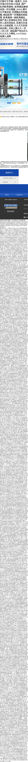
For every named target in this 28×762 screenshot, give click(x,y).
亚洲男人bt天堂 (21, 594)
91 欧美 (15, 291)
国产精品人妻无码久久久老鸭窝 (15, 381)
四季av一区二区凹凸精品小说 (11, 644)
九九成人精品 (19, 459)
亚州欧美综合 (22, 746)
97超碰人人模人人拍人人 (9, 731)
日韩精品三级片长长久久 (12, 747)
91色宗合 (4, 406)
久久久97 (24, 699)
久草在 (12, 626)
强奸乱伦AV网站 (15, 348)
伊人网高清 (18, 322)
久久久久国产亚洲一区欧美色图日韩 (14, 757)
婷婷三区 (22, 311)
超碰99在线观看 (19, 473)
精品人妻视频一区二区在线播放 (7, 556)
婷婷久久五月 (18, 688)
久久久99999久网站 (11, 760)
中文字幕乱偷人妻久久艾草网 (15, 580)
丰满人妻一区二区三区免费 (11, 601)
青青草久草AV (11, 519)
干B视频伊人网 (13, 477)
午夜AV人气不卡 (21, 465)
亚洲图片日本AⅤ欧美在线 (10, 245)
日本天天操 (5, 384)
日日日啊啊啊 (17, 271)
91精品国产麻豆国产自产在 (13, 536)
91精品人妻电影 (13, 533)
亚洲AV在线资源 (14, 679)
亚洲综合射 (23, 504)
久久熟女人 (13, 750)
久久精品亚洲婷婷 (22, 677)
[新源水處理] (6, 45)
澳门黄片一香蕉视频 (19, 642)
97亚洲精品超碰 (10, 287)
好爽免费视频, (20, 531)
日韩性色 (19, 305)
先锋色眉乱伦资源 (11, 708)
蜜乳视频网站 (23, 665)
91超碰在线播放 (11, 524)
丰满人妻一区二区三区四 (12, 280)
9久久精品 (17, 622)
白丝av (3, 560)
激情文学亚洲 (18, 731)
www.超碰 (22, 301)
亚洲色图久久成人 (23, 441)
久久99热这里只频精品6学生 (20, 602)
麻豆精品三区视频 (17, 715)
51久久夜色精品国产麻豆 (11, 621)
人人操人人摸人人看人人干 (15, 525)
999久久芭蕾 (8, 633)
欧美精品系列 (8, 655)
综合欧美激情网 (22, 578)
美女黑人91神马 (13, 337)
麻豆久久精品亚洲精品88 (14, 350)
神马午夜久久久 (9, 352)
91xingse (13, 420)
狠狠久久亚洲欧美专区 (10, 241)
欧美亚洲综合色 (6, 645)
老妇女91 (25, 434)
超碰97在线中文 (4, 259)
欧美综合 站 (23, 488)
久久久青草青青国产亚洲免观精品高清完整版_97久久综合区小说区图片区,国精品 (13, 592)
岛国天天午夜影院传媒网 (12, 435)
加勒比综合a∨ (19, 708)
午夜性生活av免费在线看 (13, 235)
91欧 (3, 427)
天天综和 (10, 586)
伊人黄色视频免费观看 (8, 606)
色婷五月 (23, 640)
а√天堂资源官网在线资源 (13, 660)
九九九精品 (10, 368)
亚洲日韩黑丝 (22, 367)
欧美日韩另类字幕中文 (19, 649)
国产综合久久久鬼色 (8, 707)
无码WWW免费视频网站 (19, 692)
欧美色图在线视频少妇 (22, 438)
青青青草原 (4, 637)
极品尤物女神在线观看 (12, 559)
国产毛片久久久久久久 (20, 501)
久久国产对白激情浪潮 (12, 607)
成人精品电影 (18, 699)
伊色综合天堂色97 (10, 488)
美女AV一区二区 (20, 331)
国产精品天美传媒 (7, 563)
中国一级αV (16, 638)
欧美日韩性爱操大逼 (11, 484)
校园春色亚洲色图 (6, 511)
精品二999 (18, 229)
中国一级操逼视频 (16, 288)
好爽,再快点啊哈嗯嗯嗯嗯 (16, 751)
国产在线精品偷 (13, 667)
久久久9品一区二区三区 (5, 397)
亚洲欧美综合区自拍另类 (19, 712)
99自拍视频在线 (17, 512)
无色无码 (12, 371)
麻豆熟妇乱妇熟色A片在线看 (19, 527)
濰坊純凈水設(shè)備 (17, 111)
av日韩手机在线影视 (7, 638)
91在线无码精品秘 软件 (8, 568)
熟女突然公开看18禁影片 (11, 500)
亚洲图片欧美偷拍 (21, 630)
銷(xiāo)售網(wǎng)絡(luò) (11, 199)
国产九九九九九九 (15, 404)
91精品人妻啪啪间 (9, 649)
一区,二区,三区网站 (4, 700)
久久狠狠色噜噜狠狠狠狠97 (6, 512)
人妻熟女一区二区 (19, 523)
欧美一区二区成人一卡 (20, 727)
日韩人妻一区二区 (14, 572)
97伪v (10, 430)
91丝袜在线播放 (23, 449)
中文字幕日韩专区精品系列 (15, 384)
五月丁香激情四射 (14, 441)
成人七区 (2, 314)
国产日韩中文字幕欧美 (13, 475)
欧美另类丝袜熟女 (7, 292)
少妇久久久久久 (5, 564)
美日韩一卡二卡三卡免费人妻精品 (8, 465)
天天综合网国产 (20, 243)
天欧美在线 (8, 438)
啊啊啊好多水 (9, 302)
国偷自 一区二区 (12, 418)
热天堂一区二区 (9, 354)
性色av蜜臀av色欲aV (8, 461)
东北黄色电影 (18, 506)
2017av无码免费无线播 (17, 391)
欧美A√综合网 (6, 477)
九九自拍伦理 (14, 739)
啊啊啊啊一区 (3, 233)
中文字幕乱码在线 (17, 552)
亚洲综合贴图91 (8, 515)
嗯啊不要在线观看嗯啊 (14, 504)
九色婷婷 (21, 352)
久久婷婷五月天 (5, 373)
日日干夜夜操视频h (17, 368)
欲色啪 (22, 403)
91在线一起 (25, 305)
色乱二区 (10, 738)
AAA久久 (16, 449)
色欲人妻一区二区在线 (20, 358)
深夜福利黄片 (16, 687)
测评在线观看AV (9, 415)
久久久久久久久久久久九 (14, 548)
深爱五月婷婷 (17, 287)
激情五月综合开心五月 (20, 319)
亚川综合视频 (10, 271)
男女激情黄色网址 (4, 389)
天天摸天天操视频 (23, 529)
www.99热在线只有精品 (21, 396)
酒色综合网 (10, 428)
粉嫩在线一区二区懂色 (18, 376)
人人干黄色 (24, 233)
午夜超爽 (8, 661)
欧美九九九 (16, 586)
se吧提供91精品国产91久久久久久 (10, 263)
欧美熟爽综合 (3, 450)
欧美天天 (4, 656)
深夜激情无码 (9, 317)
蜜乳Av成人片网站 (14, 685)
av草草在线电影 (14, 357)
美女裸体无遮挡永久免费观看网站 (12, 657)
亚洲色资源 (2, 284)
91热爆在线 (13, 632)
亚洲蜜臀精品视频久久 (8, 262)
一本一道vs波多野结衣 (18, 317)
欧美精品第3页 (20, 722)
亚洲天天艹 (6, 441)
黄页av (6, 410)
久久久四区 (21, 474)
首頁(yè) (7, 194)
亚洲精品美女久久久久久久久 (11, 299)
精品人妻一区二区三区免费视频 (18, 436)
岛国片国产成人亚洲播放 (13, 603)
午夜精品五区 (10, 443)
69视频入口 (4, 253)
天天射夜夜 (17, 311)
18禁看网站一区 (12, 703)
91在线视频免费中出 (22, 388)
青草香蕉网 (25, 731)
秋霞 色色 (2, 442)
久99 (3, 279)
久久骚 (15, 722)
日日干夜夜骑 (3, 541)
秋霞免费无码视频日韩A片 (20, 415)
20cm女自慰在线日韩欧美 (21, 550)
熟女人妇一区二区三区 (11, 669)
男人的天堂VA (9, 582)
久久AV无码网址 (4, 326)
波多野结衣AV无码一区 (21, 248)
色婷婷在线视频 (21, 669)
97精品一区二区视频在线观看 (15, 251)
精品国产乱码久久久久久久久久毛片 (13, 489)
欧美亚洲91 (19, 323)
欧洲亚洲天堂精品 (18, 606)
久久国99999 (19, 726)
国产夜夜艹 (17, 532)
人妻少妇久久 (15, 746)
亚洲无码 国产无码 (23, 356)
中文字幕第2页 (13, 745)
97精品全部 (14, 272)
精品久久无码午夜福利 (11, 594)
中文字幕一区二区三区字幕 (17, 467)
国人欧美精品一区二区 (15, 270)
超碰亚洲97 (5, 290)
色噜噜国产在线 (16, 664)
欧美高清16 (20, 655)
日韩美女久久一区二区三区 (11, 753)
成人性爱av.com (23, 249)
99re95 (11, 432)
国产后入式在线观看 (21, 418)
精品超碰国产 (21, 481)
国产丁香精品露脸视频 (9, 380)
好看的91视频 (24, 511)
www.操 (11, 749)
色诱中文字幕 (13, 695)
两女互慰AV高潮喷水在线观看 (7, 629)
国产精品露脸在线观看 (11, 284)
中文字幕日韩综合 (7, 494)
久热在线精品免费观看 (8, 454)
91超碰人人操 (7, 451)
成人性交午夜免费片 (18, 354)
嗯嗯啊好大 (17, 570)
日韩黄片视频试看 (4, 513)
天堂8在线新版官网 (8, 237)
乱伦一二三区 (6, 493)
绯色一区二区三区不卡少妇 (13, 690)
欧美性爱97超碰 (7, 296)
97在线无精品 (14, 379)
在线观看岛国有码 (21, 496)
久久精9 (5, 315)
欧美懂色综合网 (6, 267)
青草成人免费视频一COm (8, 490)
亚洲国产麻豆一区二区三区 (15, 326)
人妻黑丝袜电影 (4, 730)
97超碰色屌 (19, 703)
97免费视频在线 (14, 362)
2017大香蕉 (23, 247)
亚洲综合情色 (7, 611)
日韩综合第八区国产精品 (11, 392)
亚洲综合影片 (21, 644)
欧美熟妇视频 (24, 614)
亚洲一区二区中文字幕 (21, 587)
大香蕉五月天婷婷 (11, 617)
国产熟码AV (21, 280)
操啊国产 (13, 470)
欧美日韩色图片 (15, 427)
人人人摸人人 (21, 537)
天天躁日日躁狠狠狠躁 (14, 710)
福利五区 (9, 496)
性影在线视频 (9, 646)
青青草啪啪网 (12, 583)
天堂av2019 (7, 362)
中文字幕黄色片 (9, 244)
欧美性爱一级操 (10, 486)
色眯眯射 (17, 488)
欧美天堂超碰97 (12, 598)
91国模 (18, 665)
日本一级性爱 (22, 329)
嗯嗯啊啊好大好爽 (16, 401)
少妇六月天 (9, 712)
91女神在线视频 (11, 315)
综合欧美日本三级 (20, 407)
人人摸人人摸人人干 (16, 416)
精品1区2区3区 (24, 389)
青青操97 (19, 700)
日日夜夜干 (14, 255)
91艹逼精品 (22, 451)
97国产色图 (23, 410)
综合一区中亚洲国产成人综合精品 (14, 257)
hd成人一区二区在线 (13, 733)
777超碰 (10, 648)
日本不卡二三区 (10, 403)
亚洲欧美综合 (21, 679)
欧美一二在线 (8, 391)
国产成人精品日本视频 (19, 486)
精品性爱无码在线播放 (10, 342)
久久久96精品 (14, 346)
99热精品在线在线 (22, 628)
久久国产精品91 (9, 680)
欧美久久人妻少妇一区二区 (16, 671)
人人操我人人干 (4, 727)
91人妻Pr (12, 338)
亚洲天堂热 (10, 426)
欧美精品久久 (13, 422)
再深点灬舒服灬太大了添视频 (14, 480)
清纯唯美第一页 (20, 400)
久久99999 (7, 294)
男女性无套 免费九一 (12, 406)
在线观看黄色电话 (7, 527)
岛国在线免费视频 (16, 544)
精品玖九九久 (10, 383)
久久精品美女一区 (21, 613)
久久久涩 (2, 739)
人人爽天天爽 (18, 702)
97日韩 (14, 400)
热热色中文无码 (8, 279)
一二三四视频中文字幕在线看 (19, 672)
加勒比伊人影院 (10, 502)
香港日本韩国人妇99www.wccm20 (8, 306)
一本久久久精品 (4, 251)
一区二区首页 (8, 540)
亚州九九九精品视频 (8, 376)
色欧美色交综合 (4, 551)
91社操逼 (14, 438)
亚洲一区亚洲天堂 (16, 408)
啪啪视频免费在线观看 (15, 373)
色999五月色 (13, 393)
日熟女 (14, 595)
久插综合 (18, 498)
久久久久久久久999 (15, 614)
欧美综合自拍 (11, 702)
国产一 (24, 611)
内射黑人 (23, 664)
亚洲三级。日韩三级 (5, 268)
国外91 (4, 617)
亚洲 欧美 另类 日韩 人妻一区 (14, 562)
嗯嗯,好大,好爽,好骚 (17, 543)
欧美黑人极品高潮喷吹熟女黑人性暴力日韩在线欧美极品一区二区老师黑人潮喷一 (14, 683)
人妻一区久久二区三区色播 (14, 640)
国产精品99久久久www (12, 547)
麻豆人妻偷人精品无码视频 (6, 546)
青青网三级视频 (4, 733)
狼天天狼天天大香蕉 (23, 500)
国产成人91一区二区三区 (11, 395)
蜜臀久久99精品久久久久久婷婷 (17, 681)
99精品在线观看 (4, 586)
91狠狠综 (11, 602)
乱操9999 (10, 333)
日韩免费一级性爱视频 (7, 715)
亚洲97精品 (24, 271)
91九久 (15, 577)
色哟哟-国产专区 (7, 758)
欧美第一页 (20, 346)
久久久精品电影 (11, 319)
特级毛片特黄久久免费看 (6, 439)
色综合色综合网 (15, 567)
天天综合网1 (7, 469)
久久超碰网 (6, 605)
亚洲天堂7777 (19, 484)
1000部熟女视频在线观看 (18, 424)
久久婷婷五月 (15, 397)
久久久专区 (23, 570)
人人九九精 (7, 761)
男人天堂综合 (8, 252)
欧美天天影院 (6, 685)
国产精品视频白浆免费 (20, 568)
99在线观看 (22, 687)
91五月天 (18, 574)
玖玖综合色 (20, 392)
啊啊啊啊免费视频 (20, 275)
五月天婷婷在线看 (15, 296)
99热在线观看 (8, 445)
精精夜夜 (16, 546)
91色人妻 (21, 310)
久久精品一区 (15, 625)
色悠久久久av (18, 340)
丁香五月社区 (15, 694)
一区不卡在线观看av (11, 248)
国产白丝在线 (18, 338)
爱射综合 (7, 310)
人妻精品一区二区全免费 (15, 624)
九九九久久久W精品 (6, 543)
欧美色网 (11, 722)
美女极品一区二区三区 (13, 353)
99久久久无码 (11, 236)
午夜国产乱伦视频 (4, 504)
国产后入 (14, 496)
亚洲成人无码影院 (13, 310)
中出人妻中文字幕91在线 (17, 610)
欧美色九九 (11, 532)
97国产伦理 (5, 668)
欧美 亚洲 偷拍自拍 (10, 407)
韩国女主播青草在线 (15, 737)
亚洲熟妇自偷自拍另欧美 (16, 605)
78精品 (21, 431)
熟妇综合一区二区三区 (9, 688)
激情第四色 (18, 315)
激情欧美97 (16, 352)
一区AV (11, 675)
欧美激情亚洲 (11, 528)
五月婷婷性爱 (7, 420)
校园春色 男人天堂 (16, 563)
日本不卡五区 (20, 245)
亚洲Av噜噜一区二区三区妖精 (15, 637)
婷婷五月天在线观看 (19, 551)
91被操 (14, 274)
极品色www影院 (11, 462)
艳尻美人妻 (11, 551)
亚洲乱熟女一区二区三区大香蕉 (14, 485)
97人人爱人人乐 (7, 653)
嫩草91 (24, 577)
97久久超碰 (21, 546)
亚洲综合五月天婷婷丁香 (15, 313)
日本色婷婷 (9, 482)
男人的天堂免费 (4, 472)
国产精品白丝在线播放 (12, 656)
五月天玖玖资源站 (13, 677)
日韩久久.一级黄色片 (9, 344)
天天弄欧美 (5, 602)
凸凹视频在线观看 (17, 334)
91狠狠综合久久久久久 (13, 730)
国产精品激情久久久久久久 (8, 506)
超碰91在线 (16, 432)
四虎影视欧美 (9, 388)
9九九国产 (6, 593)
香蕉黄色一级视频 (21, 282)
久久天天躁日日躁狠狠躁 (14, 260)
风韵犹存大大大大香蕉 (18, 648)
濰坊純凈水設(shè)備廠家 (12, 165)
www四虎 (7, 679)
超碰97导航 (24, 512)
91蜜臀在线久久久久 (19, 276)
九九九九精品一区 (6, 385)
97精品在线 (4, 640)
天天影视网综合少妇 (10, 498)
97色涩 (7, 529)
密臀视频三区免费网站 (9, 322)
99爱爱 (24, 251)
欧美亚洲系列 (20, 745)
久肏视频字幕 (13, 718)
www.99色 (20, 255)
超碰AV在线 (15, 286)
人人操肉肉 (18, 698)
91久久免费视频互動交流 (9, 699)
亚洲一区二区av (21, 395)
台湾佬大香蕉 (11, 501)
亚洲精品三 (16, 266)
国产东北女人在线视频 (12, 330)
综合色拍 (5, 369)
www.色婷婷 (12, 696)
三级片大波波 (9, 754)
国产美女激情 (11, 585)
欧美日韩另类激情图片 (10, 560)
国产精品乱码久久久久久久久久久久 (14, 756)
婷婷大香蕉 (2, 587)
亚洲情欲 (9, 694)
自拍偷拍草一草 (13, 593)
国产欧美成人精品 (23, 463)
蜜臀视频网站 (6, 745)
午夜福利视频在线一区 (11, 509)
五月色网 (23, 420)
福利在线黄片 (22, 625)
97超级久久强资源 (19, 528)
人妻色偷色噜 (14, 578)
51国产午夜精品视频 (20, 462)
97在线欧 (14, 252)
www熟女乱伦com (23, 547)
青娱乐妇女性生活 (9, 716)
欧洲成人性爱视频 (4, 667)
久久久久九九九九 (13, 372)
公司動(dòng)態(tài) (8, 178)
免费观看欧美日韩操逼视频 (16, 742)
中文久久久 (20, 361)
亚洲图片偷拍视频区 (15, 663)
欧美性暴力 (17, 490)
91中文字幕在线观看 (12, 723)
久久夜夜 (11, 247)
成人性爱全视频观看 (16, 511)
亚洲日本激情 (24, 325)
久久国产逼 (20, 646)
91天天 (6, 677)
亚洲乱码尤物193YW (12, 375)
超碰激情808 (12, 513)
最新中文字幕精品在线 (12, 620)
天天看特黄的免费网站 (11, 706)
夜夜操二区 (2, 435)
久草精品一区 (23, 235)
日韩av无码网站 (24, 540)
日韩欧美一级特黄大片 (9, 523)
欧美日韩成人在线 (10, 341)
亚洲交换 (15, 680)
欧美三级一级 (8, 408)
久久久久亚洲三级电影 (7, 334)
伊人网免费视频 (22, 733)
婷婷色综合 (20, 379)
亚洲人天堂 (18, 371)
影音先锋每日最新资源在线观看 (15, 318)
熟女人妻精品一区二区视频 (21, 442)
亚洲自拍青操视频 (14, 249)
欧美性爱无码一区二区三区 (18, 735)
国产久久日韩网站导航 (19, 716)
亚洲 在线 (9, 672)
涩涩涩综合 (7, 283)
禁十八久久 (18, 556)
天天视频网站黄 (22, 680)
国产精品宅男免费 (18, 253)
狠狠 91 (12, 618)
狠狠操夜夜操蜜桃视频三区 (11, 535)
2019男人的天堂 (7, 466)
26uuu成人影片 (3, 616)
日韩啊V (16, 237)
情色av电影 (15, 754)
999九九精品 (12, 396)
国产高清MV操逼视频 (15, 493)
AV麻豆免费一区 (6, 572)
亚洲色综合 (10, 517)
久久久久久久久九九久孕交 (9, 520)
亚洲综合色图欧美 (16, 653)
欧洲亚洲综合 (12, 239)
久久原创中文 (18, 629)
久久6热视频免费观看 (17, 599)
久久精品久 (23, 589)
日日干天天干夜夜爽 (17, 668)
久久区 (26, 738)
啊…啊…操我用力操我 (16, 673)
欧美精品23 (2, 280)
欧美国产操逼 (15, 575)
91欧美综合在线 (16, 589)
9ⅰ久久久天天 (8, 401)
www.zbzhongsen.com (5, 579)
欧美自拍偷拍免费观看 (10, 505)
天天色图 (10, 721)
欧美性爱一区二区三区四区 (14, 676)
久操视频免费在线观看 (10, 331)
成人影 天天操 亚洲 (15, 469)
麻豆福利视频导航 (20, 691)
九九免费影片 (3, 603)
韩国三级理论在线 (11, 574)
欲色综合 (8, 379)
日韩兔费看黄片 (14, 447)
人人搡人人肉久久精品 (12, 232)
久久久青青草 (24, 555)
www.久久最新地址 (6, 470)
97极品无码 (4, 517)
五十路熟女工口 (14, 356)
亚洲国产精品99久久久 (14, 389)
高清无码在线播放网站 (9, 358)
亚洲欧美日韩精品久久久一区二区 (18, 741)
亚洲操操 (7, 314)
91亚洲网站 (13, 256)
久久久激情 (5, 372)
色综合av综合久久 (20, 364)
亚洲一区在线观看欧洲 (14, 555)
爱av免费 (2, 679)
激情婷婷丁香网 (6, 256)
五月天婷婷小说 (21, 593)
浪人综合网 (24, 313)
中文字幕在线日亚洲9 (13, 367)
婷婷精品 (7, 337)
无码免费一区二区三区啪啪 (16, 711)
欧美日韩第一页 (6, 610)
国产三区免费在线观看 (5, 673)
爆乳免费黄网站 (4, 531)
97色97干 (22, 536)
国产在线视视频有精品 (7, 291)
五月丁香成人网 (22, 445)
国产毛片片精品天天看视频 (15, 290)
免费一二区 (7, 742)
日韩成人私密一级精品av (11, 321)
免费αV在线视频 (18, 618)
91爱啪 (17, 513)
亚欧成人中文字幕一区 (16, 611)
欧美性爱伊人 (16, 279)
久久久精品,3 (16, 461)
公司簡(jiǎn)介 (19, 194)
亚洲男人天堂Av (21, 595)
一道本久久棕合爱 (18, 360)
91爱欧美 (6, 336)
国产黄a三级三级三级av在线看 (10, 481)
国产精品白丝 (12, 634)
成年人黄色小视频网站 (12, 329)
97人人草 (5, 676)
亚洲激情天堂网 (4, 501)
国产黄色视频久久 (12, 531)
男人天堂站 (7, 539)
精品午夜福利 (22, 294)
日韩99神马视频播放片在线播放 (18, 579)
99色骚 (10, 554)
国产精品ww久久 (15, 451)
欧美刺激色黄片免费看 (9, 399)
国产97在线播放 (8, 746)
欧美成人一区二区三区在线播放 (9, 630)
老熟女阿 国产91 (10, 311)
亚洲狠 (10, 668)
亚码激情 (13, 364)
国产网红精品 (14, 267)
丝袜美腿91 (2, 266)
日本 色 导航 (23, 532)
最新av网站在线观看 (19, 651)
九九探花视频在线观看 (15, 268)
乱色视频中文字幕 (9, 457)
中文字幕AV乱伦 (23, 586)
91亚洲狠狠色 (19, 634)
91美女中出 (5, 430)
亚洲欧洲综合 (5, 349)
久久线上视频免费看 (21, 583)
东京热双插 (7, 309)
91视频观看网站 (22, 447)
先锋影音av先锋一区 (11, 303)
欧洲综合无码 (22, 572)
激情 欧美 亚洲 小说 (13, 228)
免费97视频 (17, 454)
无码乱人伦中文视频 (5, 249)
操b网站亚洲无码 (19, 380)
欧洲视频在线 (24, 544)
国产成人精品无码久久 (14, 307)
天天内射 (18, 420)
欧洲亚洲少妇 (21, 375)
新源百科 (5, 182)
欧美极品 (2, 354)
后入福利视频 (13, 613)
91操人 (15, 388)
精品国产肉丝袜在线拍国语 (8, 726)
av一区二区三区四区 (18, 707)
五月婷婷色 (22, 641)
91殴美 (17, 617)
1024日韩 (2, 497)
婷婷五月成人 (6, 393)
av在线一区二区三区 (20, 524)
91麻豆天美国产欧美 (12, 537)
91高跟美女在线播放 (11, 587)
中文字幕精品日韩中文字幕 (15, 636)
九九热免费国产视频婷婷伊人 (7, 521)
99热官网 (21, 362)
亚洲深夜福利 (11, 727)
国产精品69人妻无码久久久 (17, 539)
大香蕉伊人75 (3, 235)
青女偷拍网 (4, 475)
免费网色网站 (17, 403)
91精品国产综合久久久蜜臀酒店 (19, 430)
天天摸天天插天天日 (12, 361)
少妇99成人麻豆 (13, 564)
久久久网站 (17, 626)
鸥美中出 (10, 231)
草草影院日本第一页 (13, 516)
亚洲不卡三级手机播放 (21, 470)
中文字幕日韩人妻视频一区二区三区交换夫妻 (14, 377)
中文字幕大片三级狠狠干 (12, 463)
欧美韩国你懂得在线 (10, 492)
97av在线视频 (7, 346)
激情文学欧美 (15, 466)
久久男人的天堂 (5, 270)
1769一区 (2, 589)
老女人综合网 (20, 406)
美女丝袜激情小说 (9, 449)
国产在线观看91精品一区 (6, 400)
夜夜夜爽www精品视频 (20, 696)
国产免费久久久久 (7, 735)
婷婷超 (23, 338)
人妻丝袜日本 (20, 256)
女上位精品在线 (5, 737)
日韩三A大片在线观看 (5, 416)
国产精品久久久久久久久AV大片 (8, 691)
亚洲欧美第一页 (21, 422)
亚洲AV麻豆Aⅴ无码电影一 (17, 597)
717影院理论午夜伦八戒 (18, 244)
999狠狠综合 (22, 607)
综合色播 (7, 741)
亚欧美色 (21, 369)
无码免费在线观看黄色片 (12, 474)
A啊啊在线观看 (23, 353)
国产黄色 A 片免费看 (18, 327)
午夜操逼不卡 (7, 427)
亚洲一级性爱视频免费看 (13, 743)
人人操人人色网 (12, 229)
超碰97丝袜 (18, 585)
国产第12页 (10, 253)
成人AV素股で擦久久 (12, 541)
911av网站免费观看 (7, 725)
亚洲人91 (15, 628)
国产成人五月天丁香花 (5, 578)
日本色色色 (8, 544)
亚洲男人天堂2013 (17, 721)
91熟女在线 (5, 696)
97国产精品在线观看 (21, 303)
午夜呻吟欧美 (13, 282)
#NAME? (19, 560)
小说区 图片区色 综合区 (17, 659)
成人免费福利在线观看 (17, 482)
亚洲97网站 (3, 443)
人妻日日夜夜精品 (23, 232)
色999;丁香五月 (3, 721)
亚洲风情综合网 (15, 345)
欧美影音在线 (7, 404)
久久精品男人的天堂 (21, 239)
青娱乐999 (15, 582)
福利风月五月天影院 (17, 240)
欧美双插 (10, 628)
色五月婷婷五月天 (9, 566)
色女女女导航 (20, 306)
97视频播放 (8, 625)
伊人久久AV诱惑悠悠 (11, 323)
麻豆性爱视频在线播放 (13, 704)
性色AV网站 (17, 247)
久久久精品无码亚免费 (9, 295)
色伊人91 (5, 260)
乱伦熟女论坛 (9, 266)
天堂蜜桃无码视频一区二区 (9, 609)
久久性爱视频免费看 (19, 457)
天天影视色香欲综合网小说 (19, 231)
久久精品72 (4, 418)
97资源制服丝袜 (15, 423)
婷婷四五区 (4, 478)
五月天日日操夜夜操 (14, 714)
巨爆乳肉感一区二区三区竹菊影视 (16, 458)
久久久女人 (14, 655)
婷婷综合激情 (8, 589)
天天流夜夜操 (11, 340)
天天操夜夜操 (13, 700)
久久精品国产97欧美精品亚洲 (21, 517)
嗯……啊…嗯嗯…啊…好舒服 (17, 314)
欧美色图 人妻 (11, 698)
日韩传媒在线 (20, 284)
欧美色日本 (20, 577)
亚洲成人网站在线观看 (16, 645)
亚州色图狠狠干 (20, 342)
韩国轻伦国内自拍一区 (22, 750)
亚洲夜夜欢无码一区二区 (19, 414)
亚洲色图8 (7, 618)
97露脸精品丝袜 (15, 758)
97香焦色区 (20, 477)
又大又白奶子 (20, 667)
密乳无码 (6, 278)
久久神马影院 (11, 616)
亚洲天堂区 (20, 564)
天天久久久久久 (22, 620)
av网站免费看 (19, 598)
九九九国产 (14, 445)
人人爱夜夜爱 (20, 291)
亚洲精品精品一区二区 (14, 264)
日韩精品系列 (5, 554)
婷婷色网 (25, 257)
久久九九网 (10, 577)
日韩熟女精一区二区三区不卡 (15, 259)
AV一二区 (6, 533)
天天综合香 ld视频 (9, 497)
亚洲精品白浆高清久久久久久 (9, 455)
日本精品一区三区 (9, 442)
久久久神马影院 (17, 443)
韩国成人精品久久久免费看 (7, 651)
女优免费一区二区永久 (10, 243)
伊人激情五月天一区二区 (6, 431)
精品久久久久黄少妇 (16, 633)
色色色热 (6, 583)
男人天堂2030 (22, 299)
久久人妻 (5, 231)
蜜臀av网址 (18, 341)
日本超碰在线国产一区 (9, 473)
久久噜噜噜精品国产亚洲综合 (20, 302)
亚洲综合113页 (15, 292)
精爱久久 (22, 617)
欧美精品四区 (22, 685)
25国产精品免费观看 (5, 357)
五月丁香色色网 (14, 294)
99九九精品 (8, 305)
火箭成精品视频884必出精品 (21, 502)
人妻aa (3, 498)
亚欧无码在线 (7, 467)
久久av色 (21, 747)
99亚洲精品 (7, 614)
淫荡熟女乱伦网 (22, 435)
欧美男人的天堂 (4, 548)
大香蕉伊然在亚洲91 (22, 719)
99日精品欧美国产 (13, 349)
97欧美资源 (21, 286)
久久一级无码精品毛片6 (21, 399)
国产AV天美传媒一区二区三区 (11, 508)
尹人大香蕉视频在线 (17, 515)
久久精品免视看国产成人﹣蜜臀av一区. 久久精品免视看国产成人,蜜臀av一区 (14, 365)
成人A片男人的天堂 (16, 494)
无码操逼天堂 (17, 497)
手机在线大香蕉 (7, 286)
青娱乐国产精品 (11, 622)
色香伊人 (2, 391)
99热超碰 (6, 703)
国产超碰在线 (17, 344)
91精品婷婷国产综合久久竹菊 (15, 434)
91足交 (11, 414)
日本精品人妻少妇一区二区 (12, 301)
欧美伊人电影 (7, 571)
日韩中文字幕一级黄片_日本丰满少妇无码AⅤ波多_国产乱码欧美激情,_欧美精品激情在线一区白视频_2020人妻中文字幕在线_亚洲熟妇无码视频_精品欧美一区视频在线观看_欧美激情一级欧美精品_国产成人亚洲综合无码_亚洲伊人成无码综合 (14, 224)
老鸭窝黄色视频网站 (23, 267)
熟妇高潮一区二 (4, 228)
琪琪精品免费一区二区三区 (12, 641)
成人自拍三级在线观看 (18, 738)
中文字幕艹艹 (24, 264)
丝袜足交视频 (6, 338)
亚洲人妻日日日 (8, 424)
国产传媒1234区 (16, 439)
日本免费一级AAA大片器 (12, 729)
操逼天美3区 (25, 585)
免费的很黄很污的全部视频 (13, 450)
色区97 (22, 498)
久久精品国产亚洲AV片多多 (17, 661)
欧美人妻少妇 (19, 446)
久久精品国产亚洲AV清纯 (13, 298)
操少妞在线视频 (23, 279)
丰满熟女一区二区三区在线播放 (13, 325)
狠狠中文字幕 (3, 462)
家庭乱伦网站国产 (14, 529)
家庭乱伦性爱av (23, 283)
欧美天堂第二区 (12, 278)
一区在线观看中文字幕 (13, 369)
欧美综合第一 (8, 575)
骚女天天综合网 (24, 690)
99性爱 (6, 636)
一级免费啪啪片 (16, 540)
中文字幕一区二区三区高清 (12, 419)
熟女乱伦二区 (7, 567)
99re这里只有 (18, 295)
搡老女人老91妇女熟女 (13, 472)
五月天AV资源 (16, 453)
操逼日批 (15, 646)
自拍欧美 (4, 536)
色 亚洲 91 (21, 508)
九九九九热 (23, 657)
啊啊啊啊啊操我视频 (18, 749)
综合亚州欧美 (21, 237)
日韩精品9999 (23, 461)
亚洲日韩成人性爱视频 (5, 272)
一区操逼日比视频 (21, 272)
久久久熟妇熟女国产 (6, 288)
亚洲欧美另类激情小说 (14, 336)
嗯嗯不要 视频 (15, 725)
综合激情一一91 (15, 283)
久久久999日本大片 (7, 664)
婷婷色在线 (2, 303)
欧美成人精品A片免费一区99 (14, 233)
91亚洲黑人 (23, 548)
